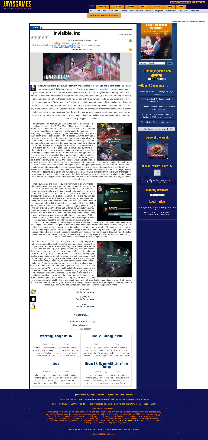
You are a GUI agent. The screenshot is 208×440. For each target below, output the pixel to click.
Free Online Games (67, 399)
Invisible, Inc (101, 86)
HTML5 (144, 7)
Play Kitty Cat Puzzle (150, 122)
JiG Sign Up (198, 2)
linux (74, 45)
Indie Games (128, 399)
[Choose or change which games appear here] (171, 166)
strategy (55, 47)
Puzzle (148, 11)
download (44, 45)
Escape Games (142, 399)
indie (55, 45)
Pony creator (136, 404)
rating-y (84, 45)
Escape (124, 11)
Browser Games (99, 399)
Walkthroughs (171, 11)
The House (88, 404)
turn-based (115, 86)
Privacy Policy (75, 429)
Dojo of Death (150, 404)
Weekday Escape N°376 (56, 336)
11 (53, 344)
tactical (61, 47)
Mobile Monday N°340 (106, 336)
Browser (102, 7)
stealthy (73, 86)
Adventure (113, 11)
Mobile (131, 7)
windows (77, 47)
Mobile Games (114, 399)
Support (183, 11)
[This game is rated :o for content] (130, 50)
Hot (98, 11)
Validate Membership (180, 2)
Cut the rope (76, 404)
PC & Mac (117, 7)
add (157, 173)
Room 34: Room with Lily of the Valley (106, 365)
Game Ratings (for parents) (118, 429)
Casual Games (84, 399)
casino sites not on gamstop (180, 21)
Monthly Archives (157, 190)
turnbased (69, 47)
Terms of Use (89, 429)
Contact (135, 429)
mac (78, 45)
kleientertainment (64, 45)
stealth (98, 45)
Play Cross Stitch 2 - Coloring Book (154, 91)
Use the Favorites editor (156, 182)
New (92, 11)
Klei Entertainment (47, 86)
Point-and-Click (136, 11)
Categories (158, 11)
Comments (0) (76, 49)
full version (88, 292)
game (51, 45)
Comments (194, 11)
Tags (92, 7)
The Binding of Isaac (119, 404)
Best (104, 11)
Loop (56, 363)
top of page (91, 321)
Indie (181, 7)
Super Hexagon (101, 404)
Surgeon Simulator (60, 404)
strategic (86, 86)
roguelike (91, 45)
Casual (169, 7)
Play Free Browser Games (104, 15)
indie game (126, 86)
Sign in (76, 325)
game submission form (128, 420)
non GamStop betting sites (197, 21)
